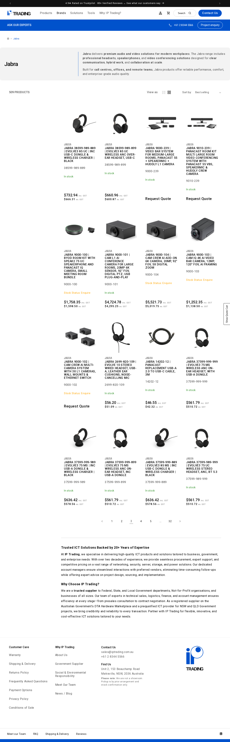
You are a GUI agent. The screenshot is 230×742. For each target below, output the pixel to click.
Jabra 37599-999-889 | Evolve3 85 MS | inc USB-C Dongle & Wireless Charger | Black (161, 469)
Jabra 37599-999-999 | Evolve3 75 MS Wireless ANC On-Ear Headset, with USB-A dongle (202, 368)
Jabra (16, 38)
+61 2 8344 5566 (183, 25)
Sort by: (187, 92)
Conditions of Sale (21, 707)
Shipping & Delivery (22, 663)
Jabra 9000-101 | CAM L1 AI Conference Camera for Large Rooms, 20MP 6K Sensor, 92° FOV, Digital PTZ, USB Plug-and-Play (119, 266)
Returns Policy (19, 672)
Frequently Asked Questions (28, 681)
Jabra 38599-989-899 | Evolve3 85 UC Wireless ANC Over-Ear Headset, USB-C (120, 153)
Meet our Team (16, 734)
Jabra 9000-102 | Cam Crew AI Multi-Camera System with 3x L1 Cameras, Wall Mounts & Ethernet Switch (80, 370)
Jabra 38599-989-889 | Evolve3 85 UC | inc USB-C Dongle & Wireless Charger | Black (79, 155)
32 (170, 521)
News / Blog (63, 693)
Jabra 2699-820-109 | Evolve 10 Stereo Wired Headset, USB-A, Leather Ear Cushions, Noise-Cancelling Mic (120, 370)
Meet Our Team (65, 684)
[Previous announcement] (10, 3)
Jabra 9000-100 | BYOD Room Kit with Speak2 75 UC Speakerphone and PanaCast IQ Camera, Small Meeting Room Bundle (79, 266)
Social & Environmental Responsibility (70, 674)
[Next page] (180, 521)
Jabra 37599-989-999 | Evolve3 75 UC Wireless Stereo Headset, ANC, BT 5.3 (202, 467)
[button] (46, 13)
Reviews (81, 734)
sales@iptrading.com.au (117, 652)
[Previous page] (102, 521)
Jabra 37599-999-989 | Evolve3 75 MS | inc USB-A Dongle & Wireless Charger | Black (79, 469)
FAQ (35, 734)
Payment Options (20, 690)
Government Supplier (69, 663)
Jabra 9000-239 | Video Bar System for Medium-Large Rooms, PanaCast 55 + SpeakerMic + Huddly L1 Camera (161, 156)
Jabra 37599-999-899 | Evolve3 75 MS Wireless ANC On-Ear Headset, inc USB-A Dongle (120, 469)
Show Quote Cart (227, 314)
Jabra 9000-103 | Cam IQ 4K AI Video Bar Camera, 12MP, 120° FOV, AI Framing (201, 259)
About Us (61, 655)
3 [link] (131, 521)
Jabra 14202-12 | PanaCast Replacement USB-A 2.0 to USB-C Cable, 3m (160, 368)
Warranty (15, 655)
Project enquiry (210, 25)
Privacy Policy (18, 699)
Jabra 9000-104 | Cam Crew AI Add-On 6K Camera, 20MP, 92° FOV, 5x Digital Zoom (161, 261)
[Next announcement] (220, 3)
